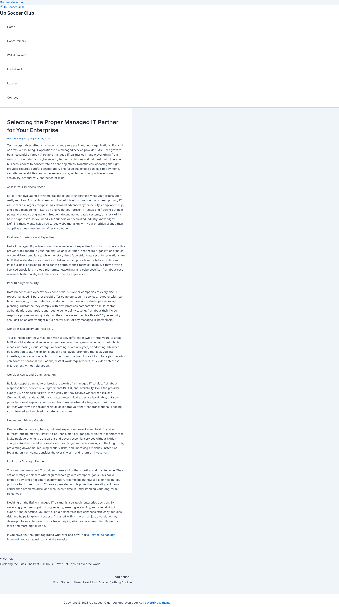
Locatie (12, 83)
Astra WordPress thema (154, 602)
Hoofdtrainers (16, 41)
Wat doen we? (16, 55)
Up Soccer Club (17, 13)
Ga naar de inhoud (12, 2)
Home (11, 27)
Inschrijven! (14, 69)
